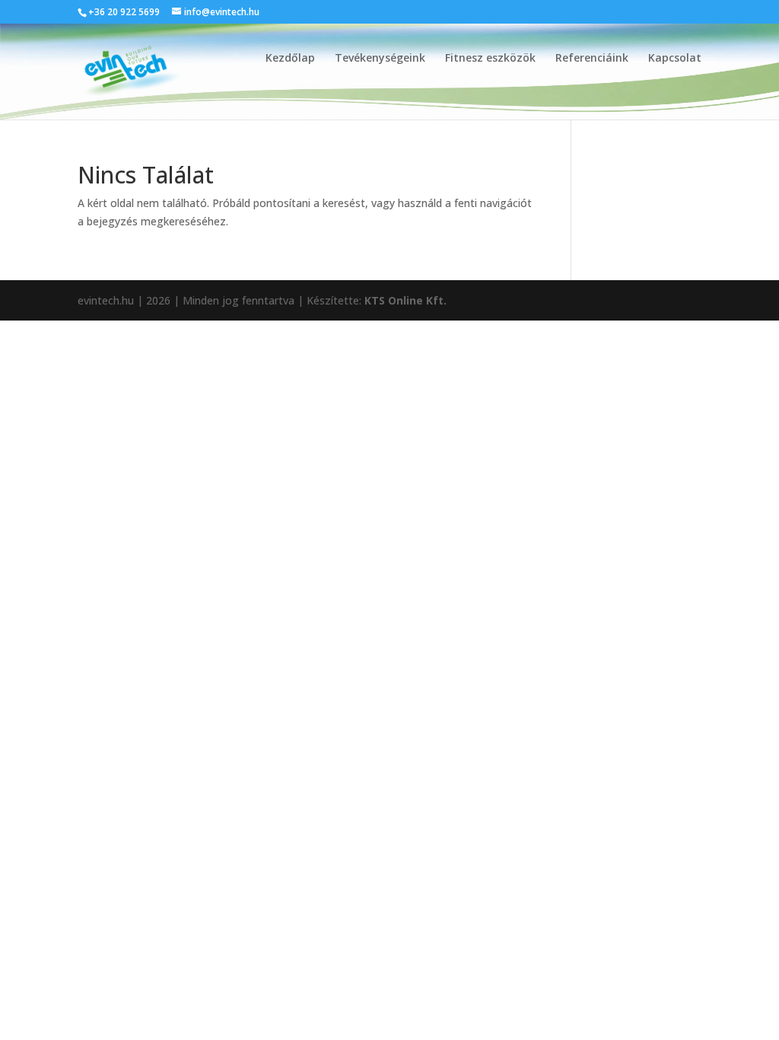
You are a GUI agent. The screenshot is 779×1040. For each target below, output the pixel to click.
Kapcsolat (674, 59)
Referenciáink (591, 59)
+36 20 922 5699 (124, 11)
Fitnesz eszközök (490, 59)
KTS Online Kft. (405, 300)
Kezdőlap (290, 59)
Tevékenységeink (380, 59)
